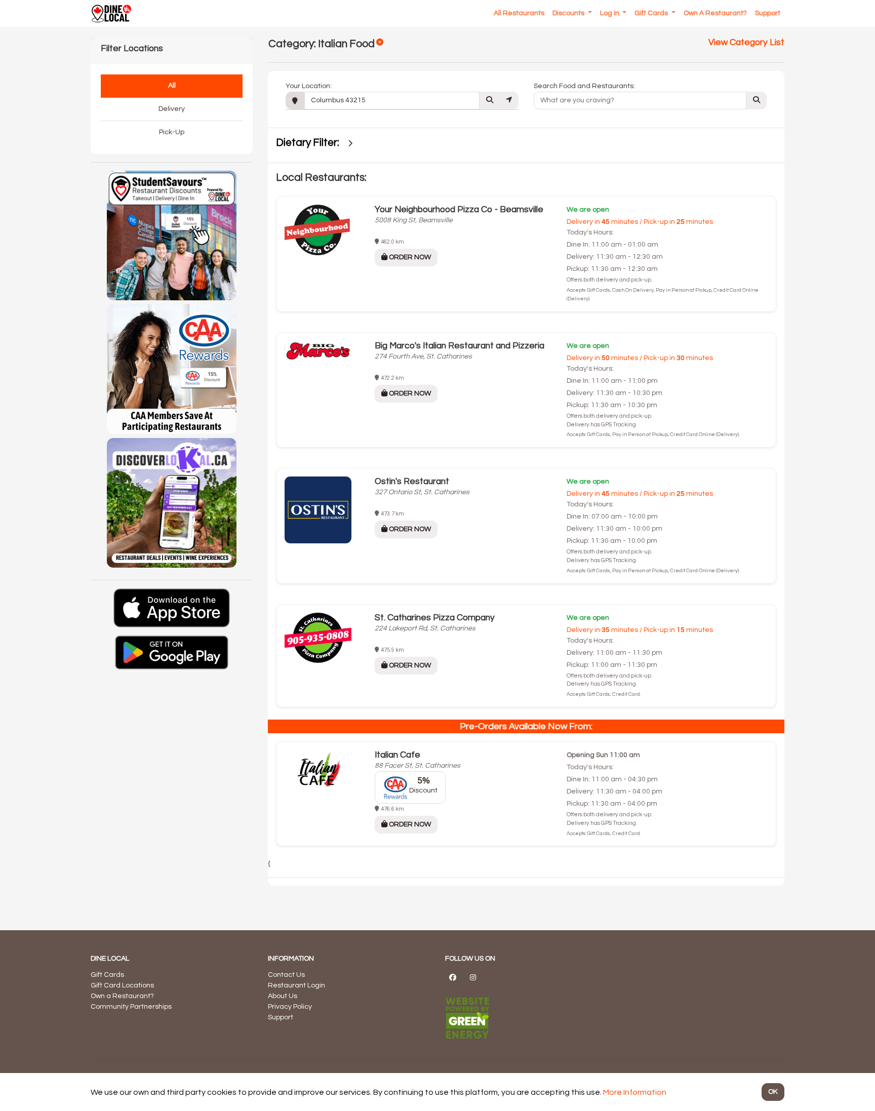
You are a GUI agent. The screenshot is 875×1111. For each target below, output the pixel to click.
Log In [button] (610, 13)
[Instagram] (473, 977)
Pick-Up (171, 132)
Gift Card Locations (122, 985)
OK (773, 1091)
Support (280, 1017)
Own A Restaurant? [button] (715, 13)
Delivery (171, 108)
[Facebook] (452, 977)
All (172, 85)
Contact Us (286, 974)
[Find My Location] (509, 100)
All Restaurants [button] (519, 13)
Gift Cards (107, 974)
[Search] (490, 100)
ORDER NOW (409, 257)
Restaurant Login (296, 985)
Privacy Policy (290, 1006)
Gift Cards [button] (651, 13)
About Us (282, 996)
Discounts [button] (569, 13)
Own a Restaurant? (122, 996)
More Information (634, 1092)
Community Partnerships (131, 1006)
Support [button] (767, 13)
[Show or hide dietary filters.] (350, 143)
